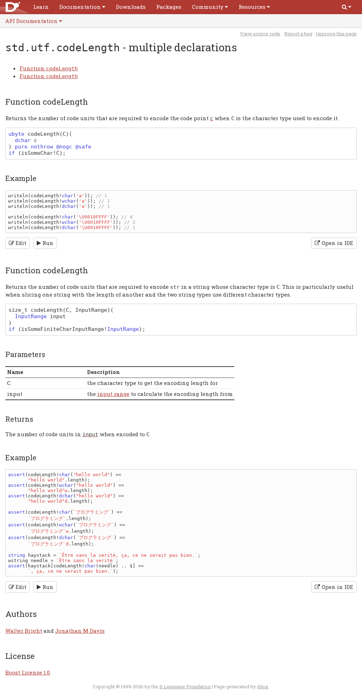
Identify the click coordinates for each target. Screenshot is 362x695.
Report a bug (298, 33)
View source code (260, 33)
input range (113, 393)
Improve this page (336, 33)
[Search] (347, 7)
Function (48, 68)
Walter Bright (23, 630)
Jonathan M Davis (80, 630)
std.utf (27, 47)
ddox (262, 686)
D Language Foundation (185, 686)
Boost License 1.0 (27, 672)
